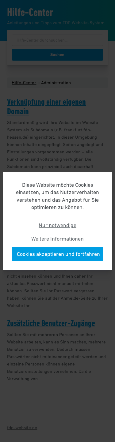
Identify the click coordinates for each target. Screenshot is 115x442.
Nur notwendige (57, 225)
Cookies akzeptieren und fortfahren (58, 254)
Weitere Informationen (57, 238)
